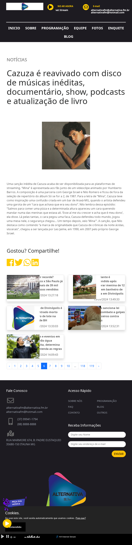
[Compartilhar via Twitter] (19, 264)
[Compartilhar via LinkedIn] (35, 264)
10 (68, 366)
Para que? (81, 518)
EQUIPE (80, 28)
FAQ (70, 406)
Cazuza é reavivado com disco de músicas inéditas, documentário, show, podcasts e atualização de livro (66, 86)
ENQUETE (116, 28)
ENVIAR (119, 454)
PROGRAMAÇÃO (55, 28)
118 (82, 366)
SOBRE (30, 28)
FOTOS (97, 28)
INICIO (14, 28)
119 (91, 366)
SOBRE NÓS (75, 401)
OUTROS (102, 412)
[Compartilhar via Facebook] (10, 264)
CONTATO (74, 412)
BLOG (68, 36)
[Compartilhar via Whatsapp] (27, 264)
